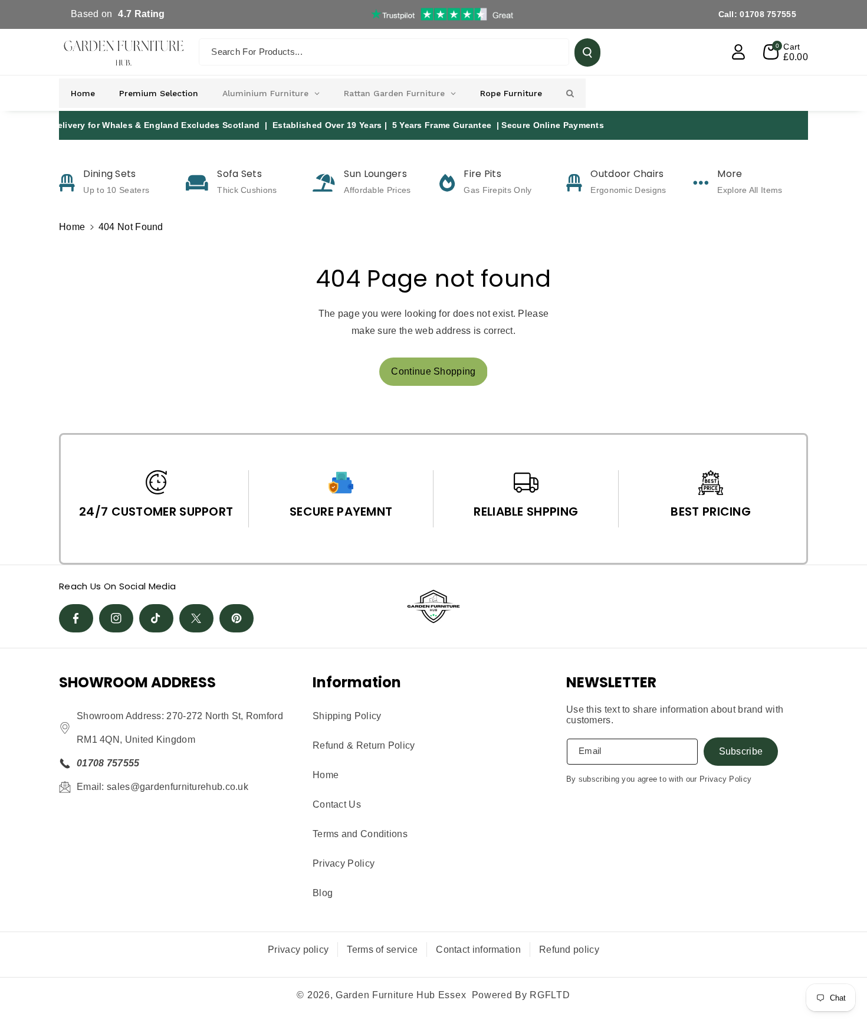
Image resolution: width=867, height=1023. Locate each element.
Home (72, 227)
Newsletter (611, 682)
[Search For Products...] (587, 52)
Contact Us (337, 804)
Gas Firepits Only (497, 190)
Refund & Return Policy (364, 745)
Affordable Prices (377, 190)
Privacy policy (298, 950)
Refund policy (569, 950)
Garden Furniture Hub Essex (401, 995)
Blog (323, 893)
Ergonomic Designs (628, 190)
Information (357, 682)
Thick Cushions (247, 190)
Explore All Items (749, 190)
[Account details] (738, 52)
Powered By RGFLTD (521, 995)
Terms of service (382, 950)
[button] (785, 52)
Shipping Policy (347, 716)
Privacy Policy (344, 863)
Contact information (478, 950)
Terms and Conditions (360, 834)
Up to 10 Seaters (116, 190)
